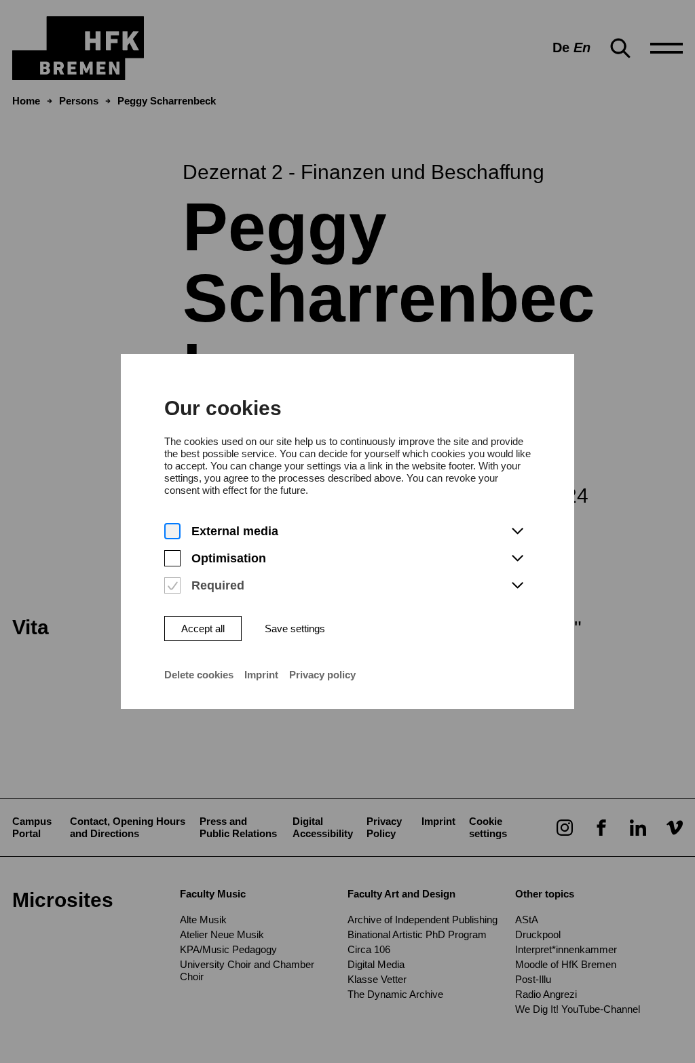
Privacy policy (322, 674)
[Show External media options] (517, 531)
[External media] (172, 531)
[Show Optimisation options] (517, 559)
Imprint (261, 674)
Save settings (295, 628)
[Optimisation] (172, 558)
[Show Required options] (517, 586)
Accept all (203, 628)
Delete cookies (198, 674)
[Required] (172, 585)
